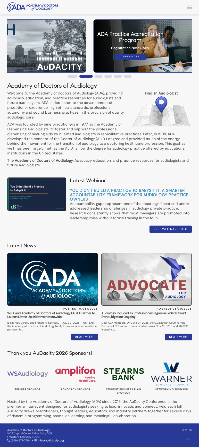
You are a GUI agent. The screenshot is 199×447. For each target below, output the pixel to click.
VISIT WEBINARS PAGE (170, 229)
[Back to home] (32, 7)
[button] (189, 7)
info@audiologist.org (51, 440)
